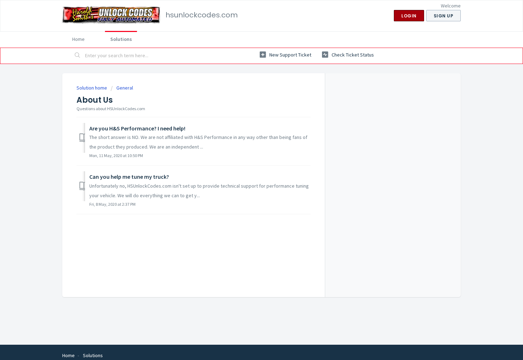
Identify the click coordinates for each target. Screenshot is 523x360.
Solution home (92, 88)
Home (78, 39)
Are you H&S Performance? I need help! (137, 128)
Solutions (121, 39)
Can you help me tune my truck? (129, 176)
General (124, 88)
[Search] (77, 56)
